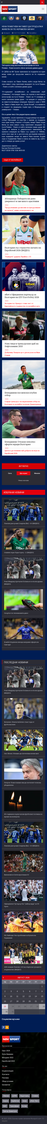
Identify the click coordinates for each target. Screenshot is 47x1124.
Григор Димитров (10, 1111)
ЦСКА (14, 1096)
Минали (37, 473)
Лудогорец (24, 1096)
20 (30, 1001)
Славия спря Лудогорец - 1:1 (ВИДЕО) (19, 552)
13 (30, 996)
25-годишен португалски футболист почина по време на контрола (23, 815)
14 (36, 996)
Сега (10, 473)
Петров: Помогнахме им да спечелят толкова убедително (22, 784)
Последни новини (16, 662)
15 (42, 996)
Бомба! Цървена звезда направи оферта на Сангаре (21, 643)
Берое (5, 1101)
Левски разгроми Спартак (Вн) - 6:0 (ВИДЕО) (21, 523)
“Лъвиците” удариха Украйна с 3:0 (18, 257)
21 (36, 1001)
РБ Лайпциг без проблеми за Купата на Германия (20, 936)
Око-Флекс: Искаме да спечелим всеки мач (21, 753)
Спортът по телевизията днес (16, 613)
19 (23, 1001)
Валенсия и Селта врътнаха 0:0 (16, 875)
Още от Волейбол (12, 160)
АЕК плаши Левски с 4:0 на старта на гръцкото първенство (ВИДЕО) (22, 968)
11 (17, 996)
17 (11, 1001)
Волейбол (32, 33)
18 (17, 1001)
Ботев (24, 1106)
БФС (5, 1106)
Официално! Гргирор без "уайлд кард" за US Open (21, 905)
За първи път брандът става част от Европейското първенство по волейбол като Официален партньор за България (22, 306)
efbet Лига (34, 1101)
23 (5, 1007)
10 (11, 996)
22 (42, 1001)
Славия (35, 1096)
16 (5, 1001)
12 (23, 996)
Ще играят (23, 473)
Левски (6, 1096)
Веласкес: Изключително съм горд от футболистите (19, 723)
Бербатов (15, 1101)
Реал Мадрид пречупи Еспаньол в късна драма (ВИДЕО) (23, 582)
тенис (24, 1101)
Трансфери (14, 1106)
